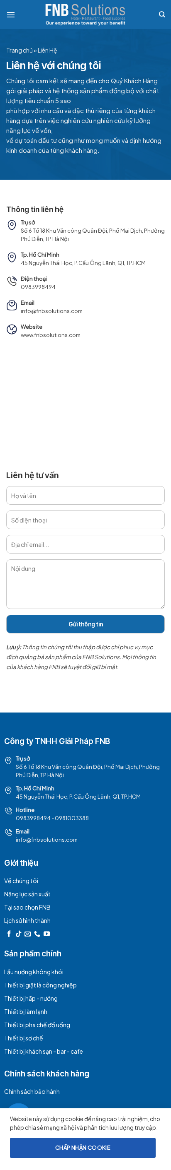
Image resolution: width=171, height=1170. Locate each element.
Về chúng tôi (21, 880)
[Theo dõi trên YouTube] (47, 934)
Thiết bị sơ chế (23, 1038)
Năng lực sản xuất (27, 894)
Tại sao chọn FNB (27, 907)
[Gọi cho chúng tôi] (37, 934)
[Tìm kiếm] (162, 14)
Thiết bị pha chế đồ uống (37, 1024)
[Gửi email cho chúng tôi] (27, 934)
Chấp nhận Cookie (82, 1147)
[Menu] (10, 14)
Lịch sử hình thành (27, 920)
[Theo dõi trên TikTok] (18, 934)
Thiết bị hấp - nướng (31, 998)
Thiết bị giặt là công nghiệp (40, 985)
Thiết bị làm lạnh (25, 1011)
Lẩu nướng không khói (34, 971)
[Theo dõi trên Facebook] (9, 934)
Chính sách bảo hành (32, 1091)
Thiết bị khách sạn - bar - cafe (43, 1051)
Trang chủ (19, 50)
